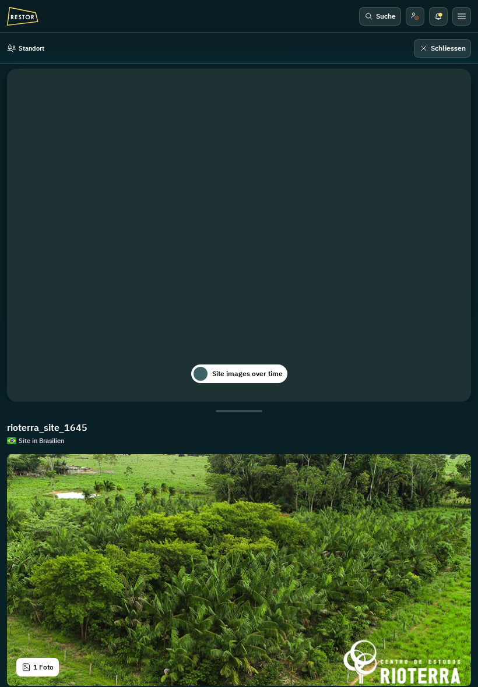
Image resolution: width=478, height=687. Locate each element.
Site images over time (247, 373)
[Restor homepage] (22, 16)
